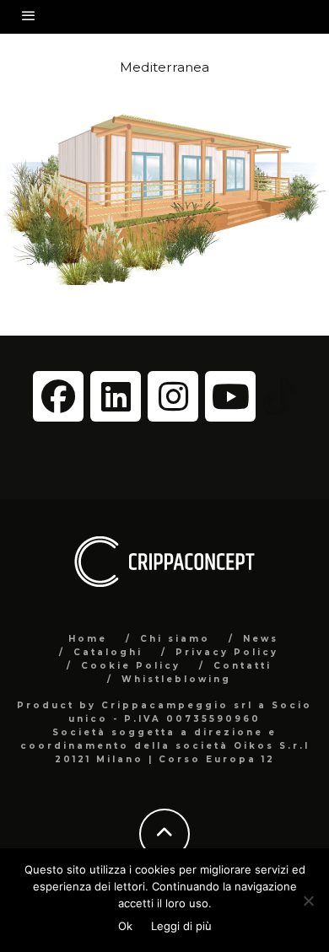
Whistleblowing (176, 679)
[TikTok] (279, 395)
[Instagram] (173, 396)
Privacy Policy (226, 652)
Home (87, 638)
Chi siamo (175, 638)
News (260, 638)
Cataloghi (108, 652)
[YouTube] (230, 396)
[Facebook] (58, 396)
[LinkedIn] (115, 396)
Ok (125, 926)
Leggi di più (181, 926)
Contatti (242, 665)
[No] (307, 900)
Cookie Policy (131, 665)
